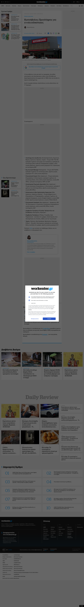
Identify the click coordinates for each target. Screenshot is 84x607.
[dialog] (42, 303)
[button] (42, 303)
